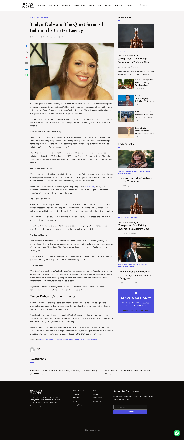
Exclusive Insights (124, 173)
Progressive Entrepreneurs (128, 51)
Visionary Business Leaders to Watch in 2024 (133, 171)
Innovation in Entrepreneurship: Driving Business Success (144, 130)
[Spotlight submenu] (69, 5)
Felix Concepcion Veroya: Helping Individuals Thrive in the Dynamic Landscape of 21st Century (144, 98)
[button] (26, 45)
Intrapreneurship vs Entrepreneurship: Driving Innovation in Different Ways (133, 58)
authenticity (90, 186)
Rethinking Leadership (39, 17)
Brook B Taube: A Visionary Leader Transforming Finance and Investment (69, 340)
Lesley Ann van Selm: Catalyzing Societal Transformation (135, 179)
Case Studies (122, 265)
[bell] (136, 293)
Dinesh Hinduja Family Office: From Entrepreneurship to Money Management (136, 275)
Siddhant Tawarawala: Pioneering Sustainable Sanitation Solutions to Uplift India (144, 114)
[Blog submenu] (93, 5)
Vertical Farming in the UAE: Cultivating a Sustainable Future (144, 82)
